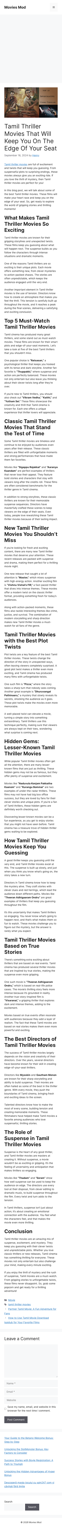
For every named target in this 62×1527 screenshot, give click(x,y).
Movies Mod (15, 7)
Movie (11, 1300)
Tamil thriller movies (15, 164)
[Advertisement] (31, 47)
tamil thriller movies (19, 1304)
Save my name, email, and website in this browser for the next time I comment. (31, 1408)
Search (8, 1501)
